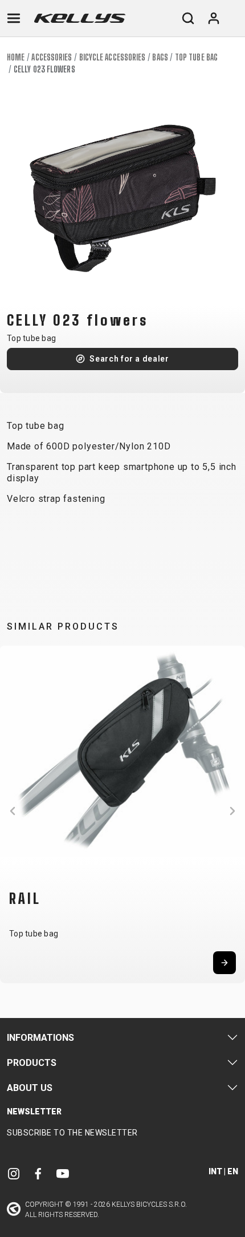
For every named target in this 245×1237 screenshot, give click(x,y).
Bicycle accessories (112, 57)
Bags (160, 57)
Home (15, 57)
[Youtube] (63, 1173)
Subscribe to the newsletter (72, 1132)
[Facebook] (38, 1173)
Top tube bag (196, 57)
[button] (12, 811)
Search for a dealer (129, 358)
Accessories (51, 57)
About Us (29, 1087)
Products (31, 1062)
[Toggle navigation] (14, 18)
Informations (40, 1037)
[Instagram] (14, 1173)
